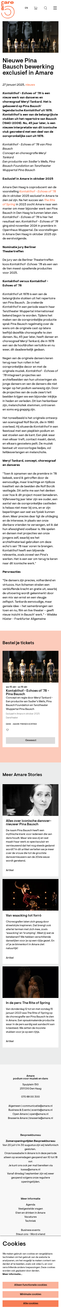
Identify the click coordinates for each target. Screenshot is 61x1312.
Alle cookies (30, 1303)
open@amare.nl (38, 1114)
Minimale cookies (30, 1294)
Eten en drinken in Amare (30, 1213)
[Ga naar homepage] (6, 6)
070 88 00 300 (30, 1097)
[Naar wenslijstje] (7, 730)
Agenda (30, 1204)
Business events (30, 1230)
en (26, 8)
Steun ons (22, 1234)
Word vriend (37, 1234)
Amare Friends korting (25, 724)
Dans (8, 724)
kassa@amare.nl (30, 1169)
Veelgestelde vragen (30, 1208)
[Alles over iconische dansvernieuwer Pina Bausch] (30, 800)
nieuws (30, 85)
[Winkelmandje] (36, 8)
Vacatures (30, 1217)
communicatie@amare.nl (37, 1106)
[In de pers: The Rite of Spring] (30, 982)
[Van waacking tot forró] (30, 895)
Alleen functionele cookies (30, 1285)
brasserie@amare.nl (41, 1118)
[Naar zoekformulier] (45, 8)
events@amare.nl (42, 1110)
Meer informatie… (12, 1274)
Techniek (30, 1221)
